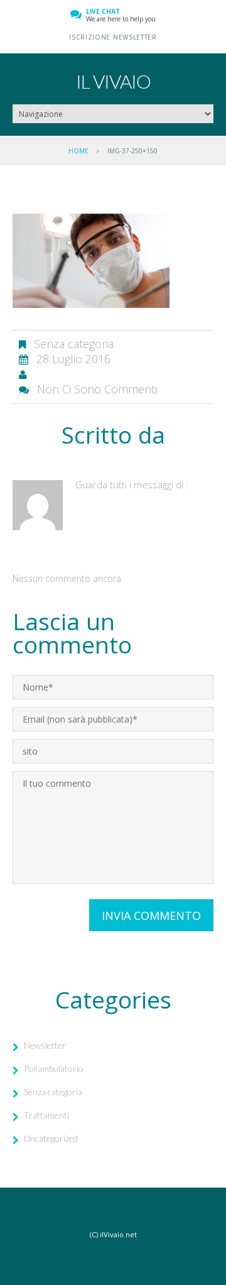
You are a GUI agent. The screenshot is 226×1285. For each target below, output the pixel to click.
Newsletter (45, 1045)
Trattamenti (46, 1115)
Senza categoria (53, 1091)
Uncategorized (51, 1138)
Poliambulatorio (53, 1068)
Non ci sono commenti (97, 388)
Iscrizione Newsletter (113, 37)
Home (78, 150)
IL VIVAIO (113, 81)
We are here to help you (121, 15)
